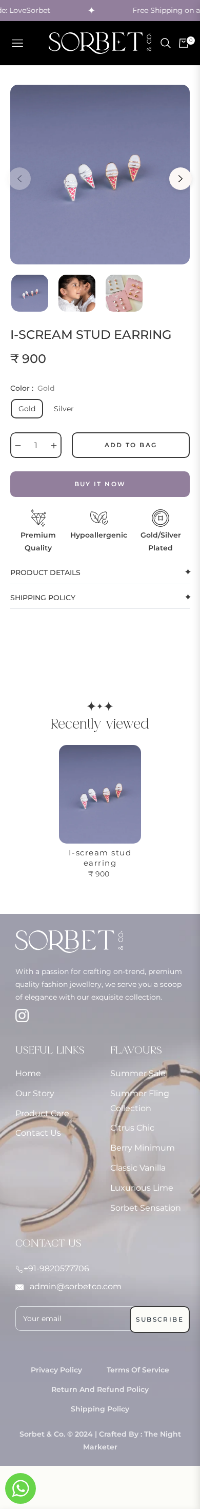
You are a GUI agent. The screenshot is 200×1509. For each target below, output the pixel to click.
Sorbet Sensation (145, 1208)
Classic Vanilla (138, 1168)
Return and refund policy (100, 1389)
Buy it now (100, 484)
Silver (64, 408)
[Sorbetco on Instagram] (48, 1013)
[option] (100, 174)
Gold (26, 408)
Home (28, 1073)
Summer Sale (138, 1073)
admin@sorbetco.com (75, 1286)
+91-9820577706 (56, 1268)
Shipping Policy (100, 1409)
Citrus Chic (132, 1128)
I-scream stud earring (100, 858)
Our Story (34, 1093)
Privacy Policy (56, 1369)
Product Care (42, 1113)
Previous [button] (19, 178)
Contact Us (38, 1133)
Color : (32, 388)
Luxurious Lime (141, 1188)
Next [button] (180, 178)
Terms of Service (138, 1369)
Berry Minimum (142, 1148)
